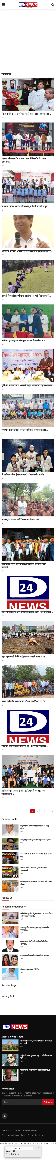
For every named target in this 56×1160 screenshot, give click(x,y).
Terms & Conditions (10, 1135)
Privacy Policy (27, 1135)
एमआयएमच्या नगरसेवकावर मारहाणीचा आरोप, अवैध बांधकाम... (36, 882)
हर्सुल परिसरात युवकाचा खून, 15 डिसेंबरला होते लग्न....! (36, 1056)
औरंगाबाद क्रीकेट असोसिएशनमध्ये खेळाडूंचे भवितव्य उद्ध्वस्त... (27, 251)
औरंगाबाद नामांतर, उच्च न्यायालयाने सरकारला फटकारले (36, 1042)
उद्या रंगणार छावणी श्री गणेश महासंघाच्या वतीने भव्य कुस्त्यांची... (27, 612)
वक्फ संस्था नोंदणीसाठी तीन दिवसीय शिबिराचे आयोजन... (34, 942)
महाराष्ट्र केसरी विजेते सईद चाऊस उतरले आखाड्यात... (24, 656)
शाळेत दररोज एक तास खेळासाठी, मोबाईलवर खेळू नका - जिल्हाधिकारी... (24, 792)
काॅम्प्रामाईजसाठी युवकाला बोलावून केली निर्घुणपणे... (36, 840)
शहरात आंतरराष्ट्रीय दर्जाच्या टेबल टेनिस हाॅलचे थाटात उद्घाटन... (24, 160)
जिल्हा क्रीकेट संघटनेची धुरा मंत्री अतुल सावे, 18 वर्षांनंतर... (26, 113)
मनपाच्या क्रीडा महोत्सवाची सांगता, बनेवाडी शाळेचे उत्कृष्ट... (26, 206)
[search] (52, 5)
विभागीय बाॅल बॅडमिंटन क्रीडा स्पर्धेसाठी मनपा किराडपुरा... (25, 429)
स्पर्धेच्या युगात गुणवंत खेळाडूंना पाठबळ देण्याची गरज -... (24, 340)
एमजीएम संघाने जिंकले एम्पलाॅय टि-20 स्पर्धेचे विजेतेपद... (25, 746)
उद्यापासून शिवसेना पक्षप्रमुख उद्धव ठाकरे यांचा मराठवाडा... (34, 928)
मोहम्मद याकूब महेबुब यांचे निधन (30, 969)
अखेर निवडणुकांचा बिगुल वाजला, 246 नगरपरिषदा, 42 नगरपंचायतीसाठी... (36, 914)
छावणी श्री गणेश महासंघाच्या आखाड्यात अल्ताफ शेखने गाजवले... (24, 566)
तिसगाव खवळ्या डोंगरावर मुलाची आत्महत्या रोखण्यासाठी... (33, 868)
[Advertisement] (28, 42)
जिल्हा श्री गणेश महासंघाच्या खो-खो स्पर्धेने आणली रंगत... (25, 701)
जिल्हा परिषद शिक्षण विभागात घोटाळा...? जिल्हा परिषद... (34, 827)
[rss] (5, 1116)
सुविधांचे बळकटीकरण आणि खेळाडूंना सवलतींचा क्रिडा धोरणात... (28, 385)
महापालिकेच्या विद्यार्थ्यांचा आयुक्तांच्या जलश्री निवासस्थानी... (26, 295)
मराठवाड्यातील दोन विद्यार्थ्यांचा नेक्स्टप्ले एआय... (35, 955)
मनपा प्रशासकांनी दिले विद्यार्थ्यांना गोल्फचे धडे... (21, 519)
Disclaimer (40, 1135)
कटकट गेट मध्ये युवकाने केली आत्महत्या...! (35, 1070)
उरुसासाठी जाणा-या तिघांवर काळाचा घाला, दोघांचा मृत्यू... (36, 854)
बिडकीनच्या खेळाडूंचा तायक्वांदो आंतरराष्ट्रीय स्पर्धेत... (24, 474)
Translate (15, 1154)
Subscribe (48, 1102)
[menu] (3, 5)
